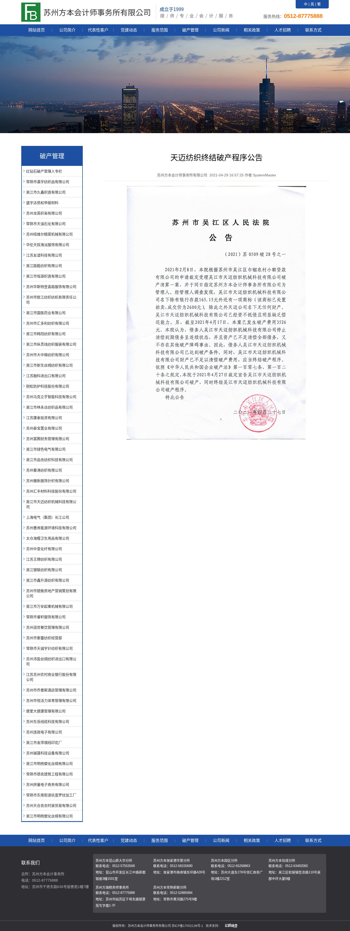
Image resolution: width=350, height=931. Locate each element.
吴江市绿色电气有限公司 (46, 449)
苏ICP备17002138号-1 (187, 926)
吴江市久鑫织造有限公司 (46, 192)
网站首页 (36, 30)
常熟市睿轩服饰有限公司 (46, 617)
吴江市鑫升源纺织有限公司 (47, 580)
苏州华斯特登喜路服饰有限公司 (51, 287)
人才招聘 (282, 30)
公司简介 (67, 30)
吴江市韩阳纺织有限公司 (46, 334)
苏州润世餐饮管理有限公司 (47, 627)
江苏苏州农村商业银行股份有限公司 (51, 677)
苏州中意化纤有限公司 (44, 549)
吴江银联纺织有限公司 (44, 570)
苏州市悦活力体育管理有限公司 (51, 701)
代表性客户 (98, 30)
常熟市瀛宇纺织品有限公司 (47, 182)
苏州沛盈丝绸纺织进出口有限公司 (51, 661)
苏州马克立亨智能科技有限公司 (51, 397)
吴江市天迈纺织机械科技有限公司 (51, 504)
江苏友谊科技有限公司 (44, 255)
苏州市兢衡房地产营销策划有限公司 (51, 593)
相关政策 (252, 30)
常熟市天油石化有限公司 (46, 224)
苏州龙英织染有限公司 (44, 213)
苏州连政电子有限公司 (44, 732)
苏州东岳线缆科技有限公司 (47, 722)
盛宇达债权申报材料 (42, 203)
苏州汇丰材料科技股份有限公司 (51, 491)
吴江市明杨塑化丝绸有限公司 (49, 764)
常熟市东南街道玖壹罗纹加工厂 (51, 795)
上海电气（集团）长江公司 (47, 517)
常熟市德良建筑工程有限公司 (49, 774)
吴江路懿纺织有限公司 (44, 266)
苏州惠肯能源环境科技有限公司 (51, 528)
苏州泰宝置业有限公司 (44, 428)
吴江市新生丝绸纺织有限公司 (49, 365)
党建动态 (129, 30)
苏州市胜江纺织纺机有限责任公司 (51, 299)
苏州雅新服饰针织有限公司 (47, 481)
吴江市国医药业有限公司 (46, 313)
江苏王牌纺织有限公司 (44, 559)
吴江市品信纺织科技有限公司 (49, 460)
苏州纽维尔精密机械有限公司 (49, 234)
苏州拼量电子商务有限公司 (47, 785)
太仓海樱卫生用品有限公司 (47, 538)
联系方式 (313, 30)
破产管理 (190, 30)
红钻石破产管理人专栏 (44, 171)
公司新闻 (221, 30)
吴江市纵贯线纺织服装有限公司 (51, 344)
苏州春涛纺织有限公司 (44, 470)
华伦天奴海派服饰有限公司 (47, 245)
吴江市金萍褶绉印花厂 (44, 743)
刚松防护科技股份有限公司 (47, 386)
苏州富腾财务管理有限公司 (47, 439)
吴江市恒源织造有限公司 (46, 276)
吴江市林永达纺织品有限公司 (49, 407)
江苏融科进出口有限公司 (46, 376)
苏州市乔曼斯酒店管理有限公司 (51, 690)
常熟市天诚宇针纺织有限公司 (49, 648)
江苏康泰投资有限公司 (44, 418)
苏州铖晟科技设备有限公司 (47, 753)
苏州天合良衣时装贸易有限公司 (51, 806)
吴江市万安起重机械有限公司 (49, 606)
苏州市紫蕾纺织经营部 (44, 638)
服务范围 (159, 30)
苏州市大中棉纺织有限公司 (47, 355)
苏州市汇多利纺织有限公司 (47, 323)
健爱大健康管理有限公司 (46, 711)
